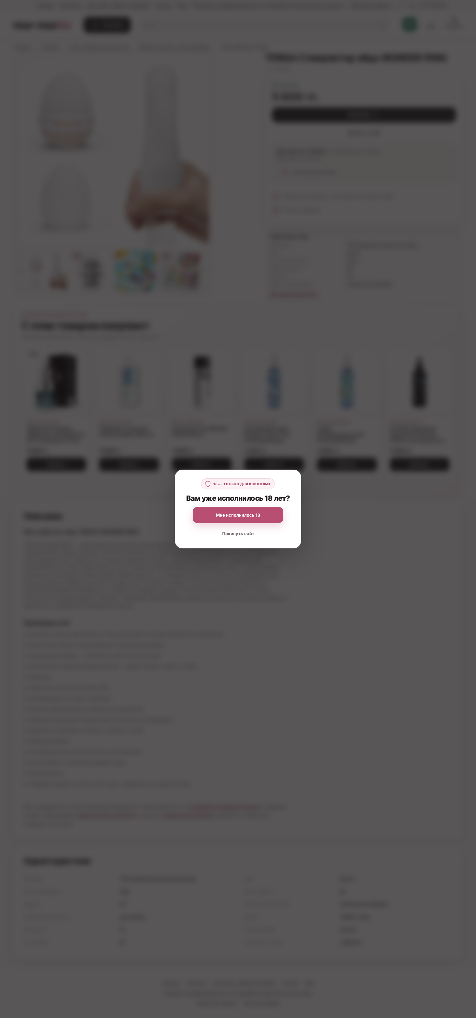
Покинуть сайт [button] (238, 533)
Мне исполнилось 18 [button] (238, 515)
